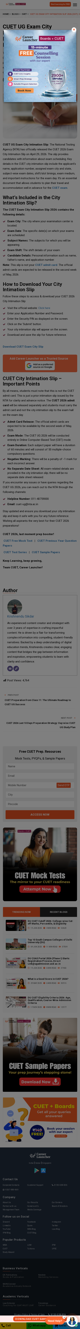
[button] (55, 1321)
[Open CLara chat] (72, 1321)
